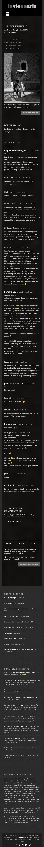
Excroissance (19, 755)
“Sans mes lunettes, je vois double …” (17, 609)
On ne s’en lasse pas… (11, 616)
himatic (7, 410)
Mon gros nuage (10, 598)
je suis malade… (10, 603)
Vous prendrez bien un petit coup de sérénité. (20, 650)
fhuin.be (8, 192)
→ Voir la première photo (12, 49)
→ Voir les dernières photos (13, 46)
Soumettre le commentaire (29, 564)
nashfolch (8, 177)
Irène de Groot (10, 204)
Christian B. (9, 228)
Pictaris (7, 362)
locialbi (7, 247)
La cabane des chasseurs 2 (13, 622)
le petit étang (9, 644)
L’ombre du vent (10, 639)
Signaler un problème (30, 113)
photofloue (23, 838)
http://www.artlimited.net (14, 365)
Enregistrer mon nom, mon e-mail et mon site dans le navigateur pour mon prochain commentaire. (20, 551)
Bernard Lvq (12, 30)
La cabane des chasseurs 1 (13, 627)
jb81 (6, 473)
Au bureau (8, 633)
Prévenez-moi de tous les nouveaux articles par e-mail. (19, 558)
